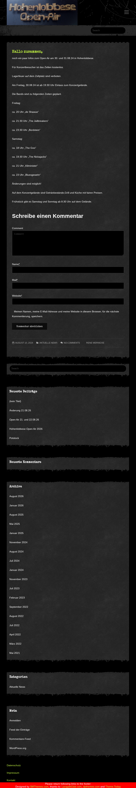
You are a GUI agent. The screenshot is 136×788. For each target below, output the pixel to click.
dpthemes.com (91, 786)
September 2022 (18, 606)
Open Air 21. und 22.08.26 (24, 419)
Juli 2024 (14, 560)
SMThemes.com (39, 786)
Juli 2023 (14, 588)
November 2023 (18, 579)
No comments (72, 343)
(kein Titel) (15, 401)
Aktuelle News (48, 343)
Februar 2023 (17, 597)
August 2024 (16, 551)
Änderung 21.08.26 (20, 410)
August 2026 (16, 496)
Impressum (13, 772)
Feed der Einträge (19, 729)
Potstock (14, 438)
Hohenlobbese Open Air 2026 (25, 428)
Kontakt (11, 780)
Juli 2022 (14, 625)
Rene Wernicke (95, 343)
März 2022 (15, 643)
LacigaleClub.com (72, 786)
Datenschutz (14, 765)
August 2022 (16, 616)
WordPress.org (17, 748)
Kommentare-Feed (20, 738)
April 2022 (15, 634)
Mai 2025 (14, 523)
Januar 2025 (16, 533)
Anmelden (15, 720)
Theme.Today (113, 786)
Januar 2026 (16, 505)
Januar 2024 (16, 570)
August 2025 (16, 514)
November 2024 (18, 542)
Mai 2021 (14, 652)
